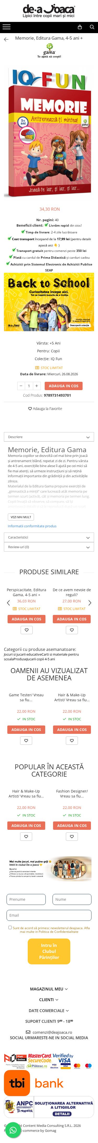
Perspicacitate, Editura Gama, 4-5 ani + (26, 592)
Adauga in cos (63, 385)
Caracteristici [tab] (18, 537)
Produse (20, 659)
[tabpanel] (49, 133)
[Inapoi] (4, 39)
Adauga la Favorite (47, 408)
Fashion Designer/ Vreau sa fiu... (72, 794)
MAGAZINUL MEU (47, 988)
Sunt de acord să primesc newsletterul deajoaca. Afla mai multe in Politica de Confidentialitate (51, 930)
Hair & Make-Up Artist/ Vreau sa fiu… (72, 697)
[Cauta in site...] (92, 27)
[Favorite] (26, 740)
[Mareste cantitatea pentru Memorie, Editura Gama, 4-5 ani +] (37, 386)
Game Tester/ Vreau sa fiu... (26, 697)
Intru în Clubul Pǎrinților (49, 951)
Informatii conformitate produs (32, 526)
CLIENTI (47, 999)
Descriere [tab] (15, 436)
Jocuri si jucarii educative (23, 654)
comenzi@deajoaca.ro (52, 1032)
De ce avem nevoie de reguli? (72, 592)
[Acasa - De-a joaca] (49, 11)
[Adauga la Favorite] (27, 630)
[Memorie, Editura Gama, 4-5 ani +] (49, 133)
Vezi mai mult (21, 517)
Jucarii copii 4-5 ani (41, 659)
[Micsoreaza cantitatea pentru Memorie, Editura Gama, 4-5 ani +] (21, 386)
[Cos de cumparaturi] (79, 27)
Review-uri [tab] (18, 547)
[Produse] (7, 28)
